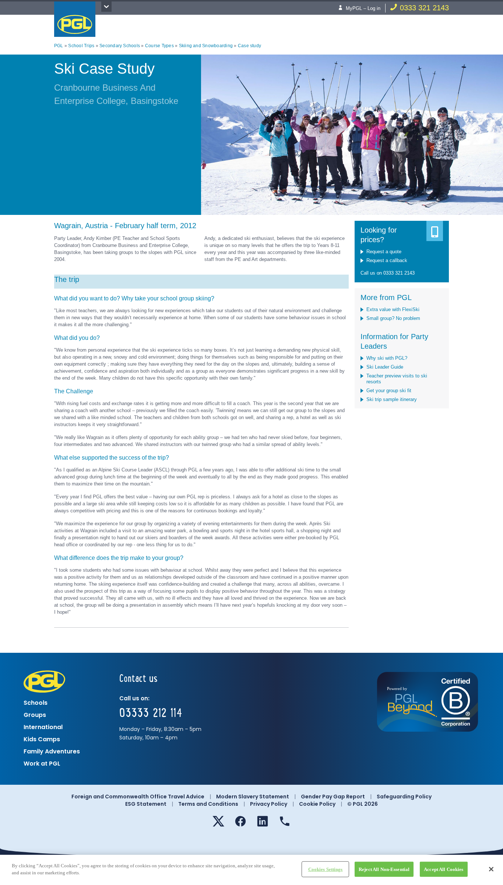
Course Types (159, 45)
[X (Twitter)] (218, 821)
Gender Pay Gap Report (333, 796)
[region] (251, 870)
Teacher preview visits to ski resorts (396, 378)
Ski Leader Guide (384, 367)
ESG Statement (145, 804)
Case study (249, 45)
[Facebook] (240, 821)
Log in (373, 8)
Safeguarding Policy (404, 796)
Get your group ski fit (388, 390)
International (43, 727)
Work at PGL (42, 763)
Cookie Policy (317, 804)
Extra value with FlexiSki (392, 309)
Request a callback (386, 260)
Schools (36, 702)
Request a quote (383, 251)
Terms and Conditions (208, 804)
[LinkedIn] (262, 821)
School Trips (81, 45)
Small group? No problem (393, 318)
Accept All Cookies (443, 869)
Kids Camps (42, 739)
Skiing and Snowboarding (206, 45)
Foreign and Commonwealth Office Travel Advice (137, 796)
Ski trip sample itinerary (391, 399)
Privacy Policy (268, 804)
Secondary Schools (119, 45)
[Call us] (284, 821)
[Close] (491, 869)
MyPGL (354, 8)
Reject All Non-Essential (384, 869)
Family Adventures (52, 751)
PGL (74, 19)
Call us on (371, 273)
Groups (35, 715)
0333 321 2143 (424, 8)
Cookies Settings (325, 869)
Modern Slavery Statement (252, 796)
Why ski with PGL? (386, 358)
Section (106, 6)
